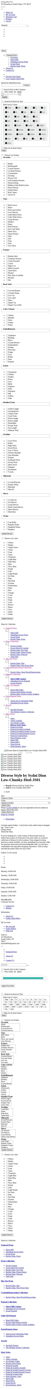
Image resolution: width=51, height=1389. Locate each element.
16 (9, 116)
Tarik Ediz (14, 657)
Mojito (10, 545)
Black (10, 607)
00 (19, 108)
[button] (12, 55)
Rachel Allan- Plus (17, 663)
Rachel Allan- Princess (18, 654)
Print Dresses (13, 227)
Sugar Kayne (15, 744)
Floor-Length (13, 418)
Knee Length (13, 421)
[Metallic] (4, 1069)
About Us (9, 916)
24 (9, 121)
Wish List (9, 12)
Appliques (12, 335)
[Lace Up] (7, 1060)
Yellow (11, 543)
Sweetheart (12, 469)
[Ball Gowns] (7, 1035)
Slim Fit (11, 489)
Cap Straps (12, 522)
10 (25, 112)
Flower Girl (12, 178)
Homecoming (13, 183)
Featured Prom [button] (7, 1245)
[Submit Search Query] (28, 965)
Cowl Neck (12, 441)
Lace (10, 354)
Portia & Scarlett (16, 727)
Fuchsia (11, 583)
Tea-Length (12, 428)
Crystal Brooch (13, 343)
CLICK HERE (12, 808)
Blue (10, 564)
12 (34, 112)
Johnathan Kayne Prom (19, 635)
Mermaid (11, 487)
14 (43, 112)
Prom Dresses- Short (18, 746)
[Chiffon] (5, 1090)
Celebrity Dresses (14, 259)
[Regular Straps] (7, 1143)
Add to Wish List (7, 812)
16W (30, 125)
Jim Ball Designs (16, 710)
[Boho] (7, 1037)
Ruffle (10, 357)
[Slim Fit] (6, 1126)
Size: (3, 796)
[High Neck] (7, 1114)
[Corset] (8, 1052)
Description (10, 819)
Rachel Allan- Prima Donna (20, 652)
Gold (10, 602)
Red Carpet (12, 192)
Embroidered (13, 345)
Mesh (10, 384)
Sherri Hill (14, 633)
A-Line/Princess (14, 482)
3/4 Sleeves (12, 502)
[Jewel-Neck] (7, 1116)
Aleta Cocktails (16, 721)
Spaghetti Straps (14, 527)
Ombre (10, 322)
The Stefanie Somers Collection (22, 712)
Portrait (11, 458)
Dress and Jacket (14, 210)
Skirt (10, 236)
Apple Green (13, 547)
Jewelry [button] (4, 1341)
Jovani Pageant (16, 683)
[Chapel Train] (6, 1103)
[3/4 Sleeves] (8, 1133)
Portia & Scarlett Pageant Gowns (22, 734)
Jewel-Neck (12, 448)
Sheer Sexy (12, 231)
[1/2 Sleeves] (8, 1131)
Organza (11, 386)
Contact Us (10, 906)
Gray (10, 609)
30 (36, 121)
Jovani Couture (16, 646)
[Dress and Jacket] (7, 1039)
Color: (3, 800)
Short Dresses (13, 234)
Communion (12, 173)
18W (41, 125)
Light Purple (13, 574)
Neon (10, 320)
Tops (10, 241)
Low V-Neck (13, 450)
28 (27, 121)
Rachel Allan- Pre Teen (19, 650)
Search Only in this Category (15, 89)
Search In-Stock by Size (14, 101)
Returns (9, 908)
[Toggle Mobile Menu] (2, 946)
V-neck (11, 472)
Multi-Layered (13, 268)
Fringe (10, 352)
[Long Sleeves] (8, 1135)
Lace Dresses (13, 212)
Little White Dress (15, 217)
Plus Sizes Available (15, 275)
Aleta (12, 718)
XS (9, 139)
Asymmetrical (13, 411)
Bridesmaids (12, 166)
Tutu (10, 243)
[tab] (28, 633)
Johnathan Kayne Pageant (20, 681)
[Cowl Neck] (7, 1109)
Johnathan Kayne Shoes (19, 703)
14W (19, 125)
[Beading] (6, 1080)
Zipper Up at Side (14, 305)
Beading (11, 338)
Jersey (10, 379)
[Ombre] (4, 1073)
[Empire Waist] (6, 1122)
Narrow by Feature (12, 155)
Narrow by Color (11, 538)
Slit (9, 280)
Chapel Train (13, 414)
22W (21, 130)
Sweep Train (13, 426)
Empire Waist (13, 485)
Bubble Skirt (13, 256)
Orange (11, 593)
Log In (8, 21)
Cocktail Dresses (14, 171)
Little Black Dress (15, 215)
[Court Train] (6, 1105)
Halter (10, 443)
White (10, 614)
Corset (10, 263)
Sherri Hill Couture (18, 679)
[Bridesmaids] (10, 1026)
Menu (4, 51)
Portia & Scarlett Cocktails (20, 729)
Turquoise (12, 557)
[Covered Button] (7, 1056)
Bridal (10, 164)
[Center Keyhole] (8, 1050)
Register (9, 19)
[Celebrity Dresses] (8, 1048)
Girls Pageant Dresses (16, 180)
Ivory (10, 598)
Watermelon (12, 586)
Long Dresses (13, 219)
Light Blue (12, 559)
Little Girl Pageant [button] (8, 1316)
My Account (10, 15)
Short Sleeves (13, 509)
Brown (10, 605)
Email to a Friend (7, 814)
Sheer (10, 300)
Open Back (12, 271)
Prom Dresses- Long (18, 738)
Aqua (10, 555)
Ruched (11, 278)
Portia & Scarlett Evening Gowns (22, 731)
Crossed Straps (13, 293)
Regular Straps (13, 525)
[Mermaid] (6, 1124)
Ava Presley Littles (17, 723)
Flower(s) (11, 350)
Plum (10, 588)
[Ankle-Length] (6, 1099)
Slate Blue (12, 562)
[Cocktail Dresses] (10, 1031)
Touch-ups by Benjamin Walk (21, 701)
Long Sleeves (13, 505)
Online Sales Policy (13, 918)
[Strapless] (7, 1147)
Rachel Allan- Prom (17, 639)
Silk (9, 394)
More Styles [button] (5, 1352)
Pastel (10, 325)
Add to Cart (6, 805)
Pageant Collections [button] (9, 1302)
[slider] (45, 978)
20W (10, 130)
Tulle (10, 398)
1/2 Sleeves (12, 500)
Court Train (12, 416)
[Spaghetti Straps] (7, 1145)
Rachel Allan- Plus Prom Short (21, 665)
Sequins (11, 362)
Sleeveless (12, 512)
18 (18, 116)
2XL (9, 143)
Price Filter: (9, 92)
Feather (11, 347)
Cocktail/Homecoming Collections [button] (14, 1293)
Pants (10, 224)
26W (43, 130)
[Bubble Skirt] (8, 1046)
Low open (12, 298)
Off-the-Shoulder (14, 453)
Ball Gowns (12, 205)
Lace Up (11, 295)
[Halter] (7, 1111)
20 (27, 116)
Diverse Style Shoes (18, 725)
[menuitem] (28, 12)
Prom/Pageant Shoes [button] (9, 1329)
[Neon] (4, 1071)
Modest (11, 222)
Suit (9, 239)
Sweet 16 (11, 195)
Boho (10, 208)
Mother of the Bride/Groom (18, 185)
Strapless (11, 467)
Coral (10, 595)
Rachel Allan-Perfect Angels (21, 692)
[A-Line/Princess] (6, 1120)
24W (32, 130)
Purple (10, 569)
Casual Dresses (13, 168)
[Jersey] (5, 1094)
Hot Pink (11, 581)
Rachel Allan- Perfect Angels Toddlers (24, 694)
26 (18, 121)
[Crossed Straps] (7, 1058)
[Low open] (7, 1062)
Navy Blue (12, 567)
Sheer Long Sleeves (15, 507)
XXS (43, 134)
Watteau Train (13, 430)
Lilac (10, 571)
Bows (10, 340)
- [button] (7, 630)
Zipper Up (12, 303)
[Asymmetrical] (6, 1101)
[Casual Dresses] (10, 1029)
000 (9, 108)
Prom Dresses (13, 188)
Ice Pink (11, 576)
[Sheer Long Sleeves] (8, 1137)
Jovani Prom (15, 637)
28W (10, 134)
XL (43, 139)
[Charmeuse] (5, 1088)
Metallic (11, 318)
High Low (12, 266)
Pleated (11, 273)
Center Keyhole (14, 261)
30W (21, 134)
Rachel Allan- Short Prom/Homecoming (25, 672)
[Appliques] (6, 1078)
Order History (11, 929)
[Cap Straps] (7, 1141)
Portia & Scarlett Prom (18, 736)
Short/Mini (12, 423)
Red (9, 590)
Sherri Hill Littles (16, 690)
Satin (10, 389)
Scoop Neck (12, 462)
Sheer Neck (12, 465)
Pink (10, 578)
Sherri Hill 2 (15, 742)
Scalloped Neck (14, 460)
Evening (11, 176)
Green (10, 550)
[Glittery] (4, 1067)
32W (32, 134)
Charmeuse (12, 372)
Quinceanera (13, 190)
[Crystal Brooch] (6, 1084)
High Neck (12, 446)
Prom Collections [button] (8, 1261)
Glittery (11, 315)
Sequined (11, 391)
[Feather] (5, 1092)
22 (36, 116)
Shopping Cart (11, 17)
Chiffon (11, 374)
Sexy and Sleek (14, 229)
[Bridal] (10, 1024)
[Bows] (6, 1082)
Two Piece (12, 246)
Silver (10, 612)
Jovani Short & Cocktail (19, 648)
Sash (10, 359)
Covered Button (14, 291)
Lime (10, 552)
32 (9, 125)
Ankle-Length (13, 409)
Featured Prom (11, 952)
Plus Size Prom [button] (7, 1281)
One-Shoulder (13, 455)
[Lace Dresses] (7, 1041)
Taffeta (10, 396)
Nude (10, 600)
